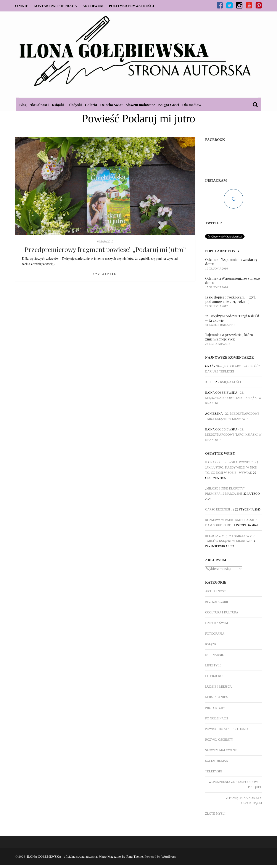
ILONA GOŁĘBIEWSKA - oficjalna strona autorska (62, 856)
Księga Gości (168, 105)
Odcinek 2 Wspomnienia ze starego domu (232, 280)
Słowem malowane (140, 105)
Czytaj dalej (105, 274)
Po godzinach (216, 718)
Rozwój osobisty (219, 739)
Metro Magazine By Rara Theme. (122, 856)
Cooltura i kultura (221, 612)
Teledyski (74, 105)
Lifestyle (213, 665)
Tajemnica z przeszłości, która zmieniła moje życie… (229, 336)
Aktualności (39, 105)
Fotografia (214, 633)
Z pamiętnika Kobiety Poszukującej (244, 800)
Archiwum (92, 6)
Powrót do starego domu (226, 729)
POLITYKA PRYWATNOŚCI (131, 6)
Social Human (216, 760)
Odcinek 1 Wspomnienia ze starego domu (232, 261)
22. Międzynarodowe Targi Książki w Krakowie (232, 318)
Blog (23, 105)
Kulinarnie (214, 654)
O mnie (21, 6)
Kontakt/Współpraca (55, 6)
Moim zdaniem (217, 697)
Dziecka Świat (111, 105)
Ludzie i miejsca (218, 686)
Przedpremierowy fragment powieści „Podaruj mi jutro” (105, 249)
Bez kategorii (216, 601)
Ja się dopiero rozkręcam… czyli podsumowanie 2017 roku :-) (230, 299)
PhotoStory (215, 707)
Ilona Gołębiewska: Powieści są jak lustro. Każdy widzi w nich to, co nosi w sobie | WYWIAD (231, 467)
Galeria (91, 105)
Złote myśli (215, 813)
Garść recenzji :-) (219, 509)
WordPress (168, 856)
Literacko (213, 676)
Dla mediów (191, 105)
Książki (58, 105)
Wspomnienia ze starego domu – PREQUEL (235, 784)
